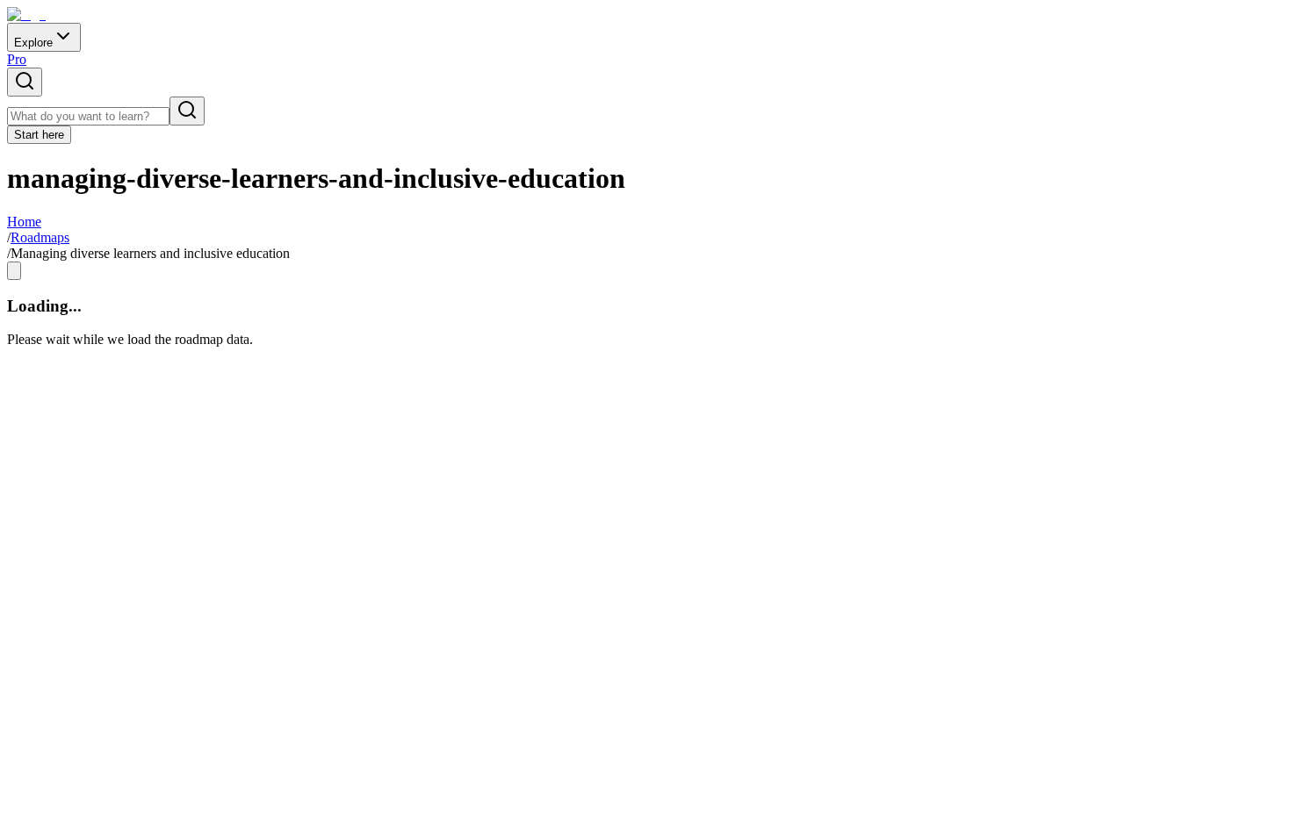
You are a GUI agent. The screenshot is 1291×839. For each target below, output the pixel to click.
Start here (39, 134)
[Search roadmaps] (24, 82)
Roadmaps (40, 237)
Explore (33, 42)
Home (24, 221)
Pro (16, 59)
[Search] (187, 111)
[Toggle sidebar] (14, 271)
